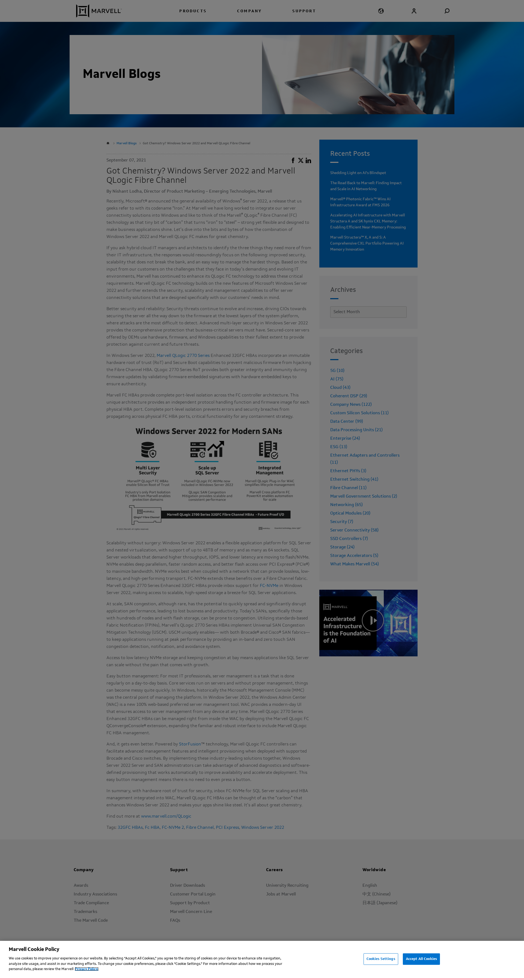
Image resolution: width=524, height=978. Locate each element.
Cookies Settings (381, 959)
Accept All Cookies (421, 959)
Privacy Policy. (87, 969)
